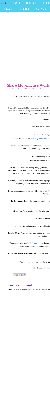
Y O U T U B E (40, 8)
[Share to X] (19, 274)
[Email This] (14, 274)
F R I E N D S (24, 8)
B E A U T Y (8, 8)
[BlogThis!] (17, 274)
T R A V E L (15, 2)
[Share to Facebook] (22, 274)
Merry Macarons (40, 138)
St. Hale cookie (33, 243)
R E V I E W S (31, 2)
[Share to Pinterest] (24, 274)
